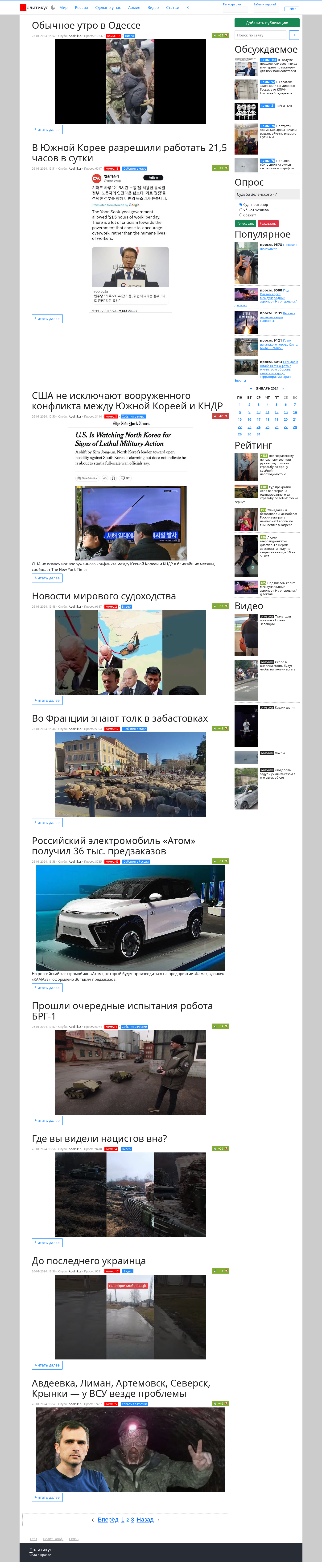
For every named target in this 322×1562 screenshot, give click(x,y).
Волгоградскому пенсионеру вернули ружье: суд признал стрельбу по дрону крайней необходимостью (277, 465)
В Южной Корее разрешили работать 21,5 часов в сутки (129, 152)
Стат (33, 1539)
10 (258, 412)
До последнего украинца (89, 1260)
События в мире (135, 169)
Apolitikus (75, 36)
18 (267, 419)
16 (249, 419)
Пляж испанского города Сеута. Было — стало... (279, 344)
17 (258, 419)
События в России (136, 862)
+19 (220, 168)
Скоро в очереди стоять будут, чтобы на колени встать (277, 666)
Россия (81, 7)
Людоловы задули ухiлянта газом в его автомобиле (277, 774)
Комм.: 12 (112, 729)
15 (240, 419)
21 (295, 419)
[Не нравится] (226, 35)
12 (276, 412)
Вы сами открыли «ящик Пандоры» (277, 317)
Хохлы (280, 753)
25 (267, 427)
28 (295, 427)
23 (249, 427)
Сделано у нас (108, 7)
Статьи (172, 7)
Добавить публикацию (267, 22)
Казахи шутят (285, 707)
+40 (220, 1403)
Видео (153, 7)
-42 (221, 416)
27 (286, 427)
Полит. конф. (53, 1539)
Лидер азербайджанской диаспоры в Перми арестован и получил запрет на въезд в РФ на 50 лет (277, 546)
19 (276, 419)
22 (240, 427)
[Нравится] (215, 35)
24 (258, 427)
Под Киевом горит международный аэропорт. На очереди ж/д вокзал (266, 297)
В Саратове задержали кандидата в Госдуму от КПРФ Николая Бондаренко (277, 87)
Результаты (268, 223)
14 (295, 412)
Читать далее (47, 129)
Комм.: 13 (112, 169)
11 (267, 412)
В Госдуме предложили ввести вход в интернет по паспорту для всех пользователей (278, 65)
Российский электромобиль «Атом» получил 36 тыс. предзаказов (113, 845)
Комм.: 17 (112, 1271)
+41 (220, 728)
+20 (220, 1148)
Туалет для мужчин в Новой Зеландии (275, 620)
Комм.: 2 (111, 607)
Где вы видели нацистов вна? (99, 1138)
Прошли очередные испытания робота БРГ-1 (122, 1010)
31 (258, 434)
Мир (63, 7)
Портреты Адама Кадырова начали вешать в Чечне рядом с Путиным (278, 131)
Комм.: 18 (113, 36)
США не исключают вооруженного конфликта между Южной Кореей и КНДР (127, 400)
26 (276, 427)
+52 (220, 606)
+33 (220, 1271)
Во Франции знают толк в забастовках (120, 718)
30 (249, 434)
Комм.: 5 (111, 1404)
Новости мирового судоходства (104, 595)
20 (286, 419)
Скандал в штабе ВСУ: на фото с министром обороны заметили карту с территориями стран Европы (266, 371)
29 (240, 434)
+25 (220, 35)
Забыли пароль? (265, 4)
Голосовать (245, 223)
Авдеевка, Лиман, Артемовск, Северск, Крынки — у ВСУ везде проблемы (121, 1388)
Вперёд (108, 1519)
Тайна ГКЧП (284, 106)
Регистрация (232, 4)
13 (286, 412)
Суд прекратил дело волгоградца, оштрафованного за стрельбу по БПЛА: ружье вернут (266, 494)
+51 (220, 861)
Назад (145, 1519)
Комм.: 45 (112, 862)
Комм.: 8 (111, 416)
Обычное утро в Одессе (86, 25)
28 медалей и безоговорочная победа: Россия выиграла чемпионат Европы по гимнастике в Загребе (278, 517)
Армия (134, 7)
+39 (220, 1026)
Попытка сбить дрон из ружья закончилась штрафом (277, 164)
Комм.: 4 (111, 1027)
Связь (73, 1539)
